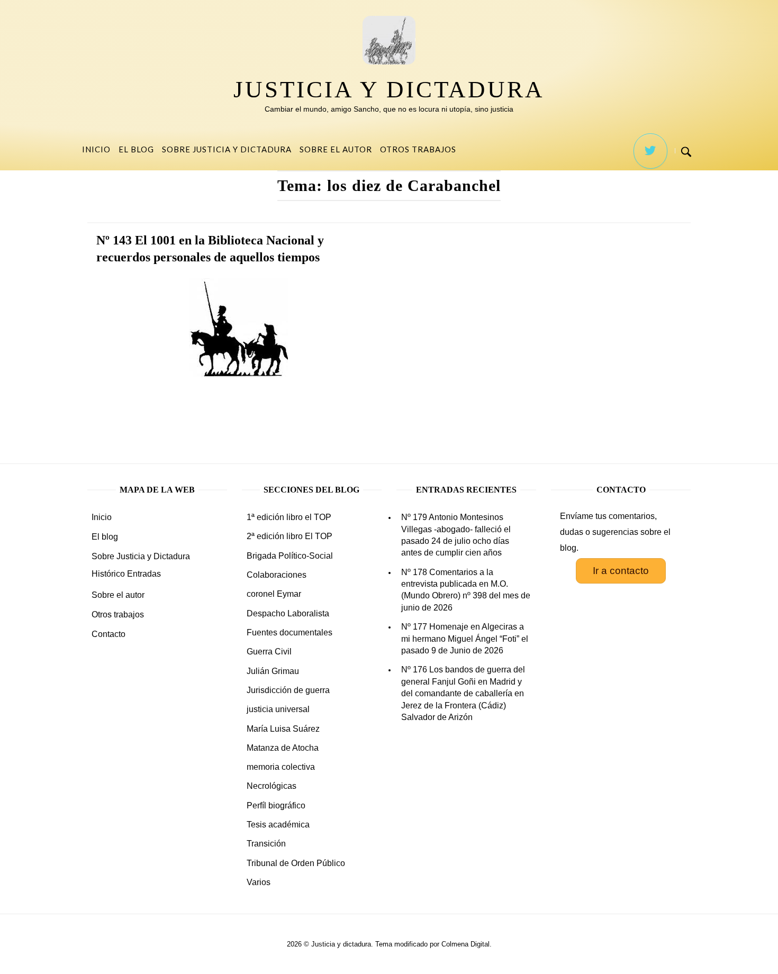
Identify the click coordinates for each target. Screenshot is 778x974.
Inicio (96, 149)
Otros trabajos (418, 149)
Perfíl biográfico (276, 805)
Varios (258, 882)
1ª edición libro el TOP (289, 517)
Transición (266, 843)
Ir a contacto (621, 570)
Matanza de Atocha (283, 747)
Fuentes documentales (289, 632)
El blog (136, 149)
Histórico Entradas (126, 573)
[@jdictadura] (650, 151)
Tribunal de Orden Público (296, 863)
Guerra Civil (269, 651)
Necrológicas (271, 785)
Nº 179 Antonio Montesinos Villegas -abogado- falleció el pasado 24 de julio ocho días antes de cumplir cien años (456, 535)
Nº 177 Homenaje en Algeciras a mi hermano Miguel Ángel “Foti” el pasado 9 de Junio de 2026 (464, 638)
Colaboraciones (276, 574)
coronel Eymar (274, 593)
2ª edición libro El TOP (289, 536)
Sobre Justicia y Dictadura (227, 149)
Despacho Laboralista (288, 613)
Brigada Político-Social (290, 555)
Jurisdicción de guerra (288, 690)
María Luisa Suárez (283, 728)
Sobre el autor (336, 149)
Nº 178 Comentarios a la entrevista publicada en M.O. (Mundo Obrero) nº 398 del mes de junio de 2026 (465, 590)
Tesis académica (278, 824)
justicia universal (278, 709)
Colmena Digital (465, 944)
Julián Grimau (273, 671)
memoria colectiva (281, 766)
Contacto (108, 634)
